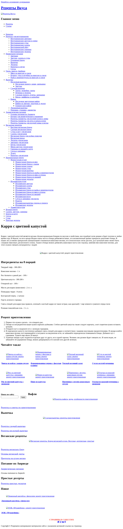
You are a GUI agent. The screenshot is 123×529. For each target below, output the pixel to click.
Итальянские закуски (24, 184)
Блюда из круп (12, 214)
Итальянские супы (23, 188)
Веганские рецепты (14, 125)
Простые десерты (13, 220)
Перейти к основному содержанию (15, 2)
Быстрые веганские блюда (21, 127)
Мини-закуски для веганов (22, 147)
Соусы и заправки (18, 151)
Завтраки (14, 56)
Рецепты (9, 24)
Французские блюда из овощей (28, 177)
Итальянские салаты (23, 186)
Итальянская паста (23, 197)
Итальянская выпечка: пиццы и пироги (31, 203)
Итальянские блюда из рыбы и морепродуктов (34, 190)
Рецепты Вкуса (14, 8)
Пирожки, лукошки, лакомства (23, 110)
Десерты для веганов (19, 140)
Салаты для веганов (19, 134)
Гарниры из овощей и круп (22, 149)
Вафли (13, 99)
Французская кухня (19, 160)
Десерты (14, 65)
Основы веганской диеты (12, 454)
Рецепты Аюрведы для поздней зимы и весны (29, 123)
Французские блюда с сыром (27, 164)
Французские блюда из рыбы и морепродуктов (34, 173)
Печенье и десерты (23, 93)
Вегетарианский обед (19, 47)
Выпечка (14, 62)
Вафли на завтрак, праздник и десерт (30, 104)
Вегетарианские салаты (20, 45)
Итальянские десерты (24, 205)
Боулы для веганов (18, 145)
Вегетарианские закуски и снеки (24, 41)
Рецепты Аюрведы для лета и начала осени (28, 121)
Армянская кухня (18, 207)
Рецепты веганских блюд (12, 449)
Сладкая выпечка (18, 88)
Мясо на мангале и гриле (21, 73)
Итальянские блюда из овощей (27, 194)
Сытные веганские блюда (21, 129)
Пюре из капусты (38, 382)
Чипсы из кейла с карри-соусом (15, 363)
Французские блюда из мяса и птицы (30, 175)
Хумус (13, 153)
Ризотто (18, 201)
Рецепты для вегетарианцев (17, 36)
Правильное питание (14, 54)
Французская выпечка (24, 171)
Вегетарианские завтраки (21, 39)
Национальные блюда (15, 158)
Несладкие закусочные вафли (27, 101)
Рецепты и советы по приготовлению (18, 407)
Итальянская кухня (18, 181)
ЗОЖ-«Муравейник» (10, 513)
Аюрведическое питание (16, 112)
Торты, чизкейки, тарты (25, 91)
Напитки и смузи (18, 67)
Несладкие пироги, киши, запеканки (30, 84)
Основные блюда (18, 60)
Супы (8, 218)
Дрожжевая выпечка (19, 108)
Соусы (13, 69)
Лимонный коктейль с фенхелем (15, 501)
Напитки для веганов (19, 155)
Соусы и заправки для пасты (27, 199)
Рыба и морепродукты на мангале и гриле (28, 78)
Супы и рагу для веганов (21, 132)
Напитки (9, 34)
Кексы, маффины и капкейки (27, 97)
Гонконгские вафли (23, 106)
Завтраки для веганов (19, 142)
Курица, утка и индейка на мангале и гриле (28, 75)
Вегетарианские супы (19, 43)
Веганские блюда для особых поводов (26, 136)
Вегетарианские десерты (21, 52)
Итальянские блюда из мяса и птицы (30, 192)
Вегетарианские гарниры (21, 49)
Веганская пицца (18, 138)
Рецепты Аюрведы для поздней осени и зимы (29, 119)
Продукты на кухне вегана (13, 458)
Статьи (9, 26)
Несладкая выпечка (19, 82)
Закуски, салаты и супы (20, 58)
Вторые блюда (12, 209)
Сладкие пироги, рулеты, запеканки (30, 95)
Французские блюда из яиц (26, 162)
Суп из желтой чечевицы (103, 363)
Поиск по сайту (7, 394)
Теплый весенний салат (72, 363)
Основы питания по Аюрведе (23, 114)
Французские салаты (23, 166)
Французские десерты (24, 179)
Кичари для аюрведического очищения (27, 116)
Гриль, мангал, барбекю (15, 71)
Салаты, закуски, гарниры (16, 212)
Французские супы (23, 168)
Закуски (18, 86)
